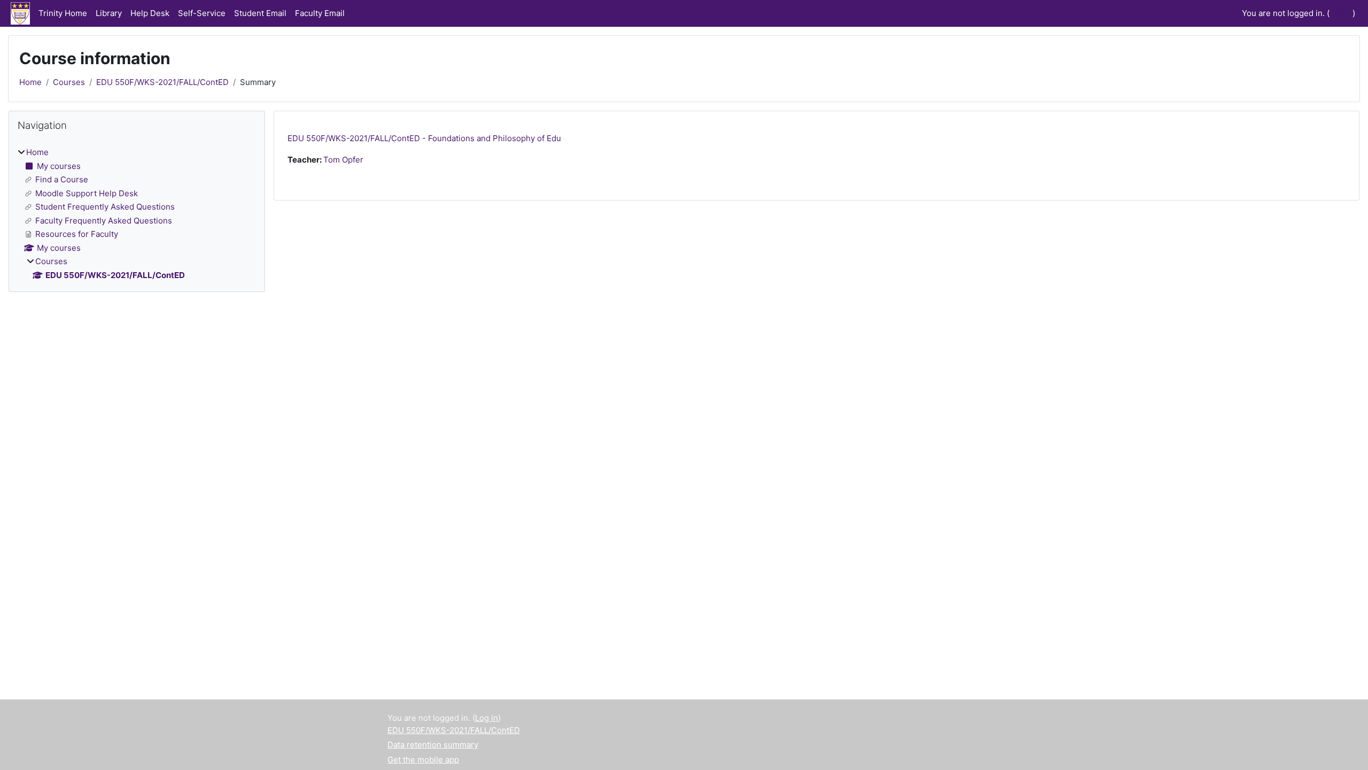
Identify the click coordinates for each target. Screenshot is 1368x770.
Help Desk (149, 13)
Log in (1341, 13)
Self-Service (202, 13)
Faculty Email (320, 13)
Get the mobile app (423, 759)
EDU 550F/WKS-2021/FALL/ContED (162, 82)
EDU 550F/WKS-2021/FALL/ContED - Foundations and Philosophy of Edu (424, 138)
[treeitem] (137, 214)
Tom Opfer (343, 160)
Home (30, 82)
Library (109, 13)
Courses (69, 82)
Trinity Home (62, 13)
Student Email (260, 13)
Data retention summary (432, 745)
